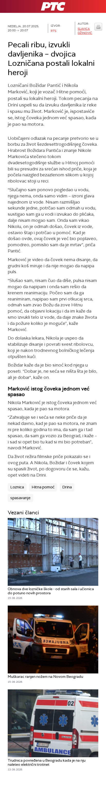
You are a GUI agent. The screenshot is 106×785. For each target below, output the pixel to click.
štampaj (98, 27)
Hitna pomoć (43, 487)
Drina (67, 487)
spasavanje (20, 497)
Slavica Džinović (85, 30)
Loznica (17, 487)
